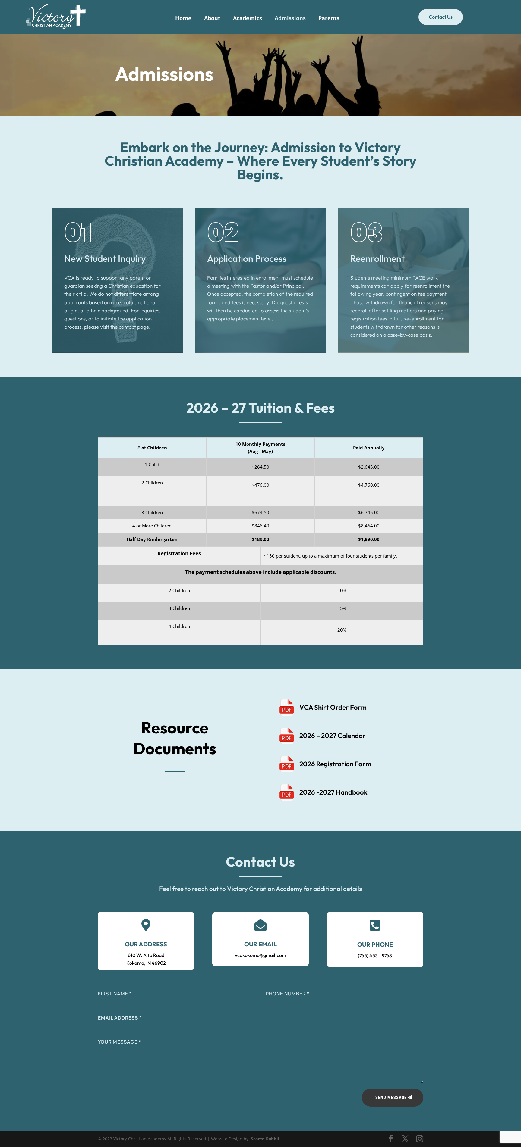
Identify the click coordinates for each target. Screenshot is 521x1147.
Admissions (290, 19)
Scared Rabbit (265, 1139)
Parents (328, 19)
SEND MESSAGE (391, 1097)
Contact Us (441, 17)
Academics (247, 19)
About (212, 19)
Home (183, 19)
